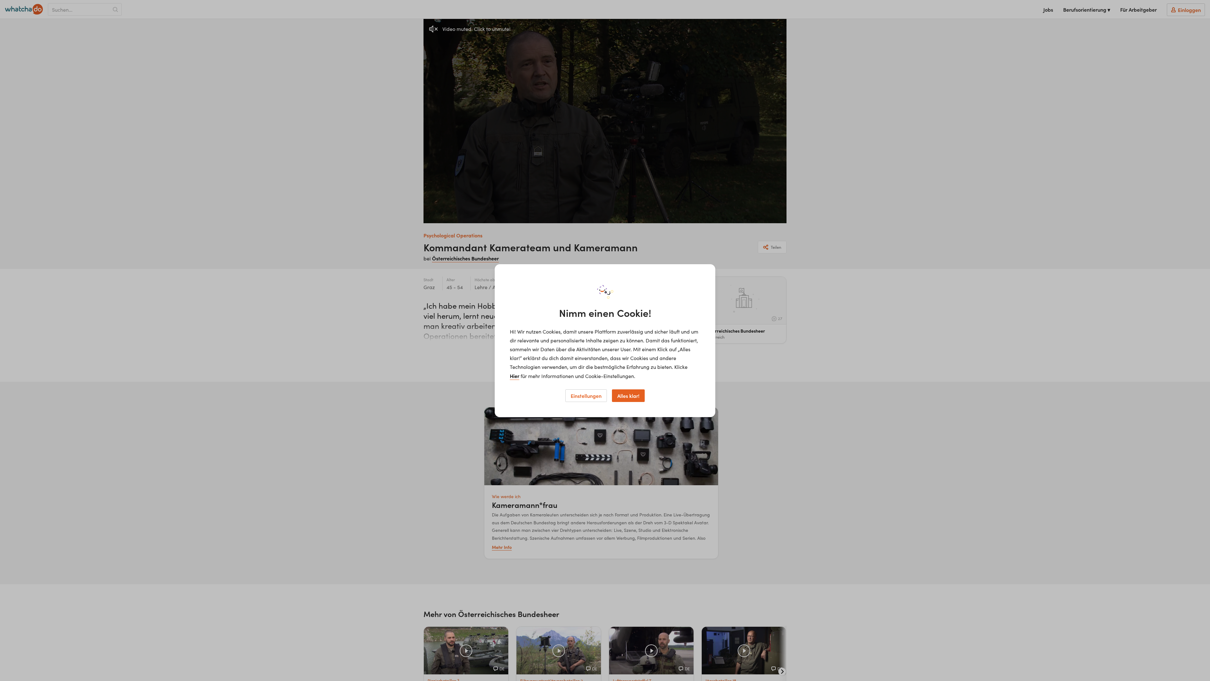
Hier (514, 375)
